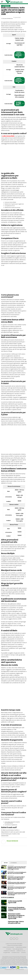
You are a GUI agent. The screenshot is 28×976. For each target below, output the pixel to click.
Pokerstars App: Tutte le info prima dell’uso (16, 922)
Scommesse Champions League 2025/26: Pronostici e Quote (17, 909)
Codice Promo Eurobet (8, 947)
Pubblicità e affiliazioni (9, 950)
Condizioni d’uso (15, 952)
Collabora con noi (20, 950)
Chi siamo (8, 949)
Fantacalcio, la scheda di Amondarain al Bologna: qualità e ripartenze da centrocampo (17, 894)
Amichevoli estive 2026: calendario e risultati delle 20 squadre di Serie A (17, 883)
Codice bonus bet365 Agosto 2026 (15, 902)
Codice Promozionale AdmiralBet (14, 943)
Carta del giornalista (18, 949)
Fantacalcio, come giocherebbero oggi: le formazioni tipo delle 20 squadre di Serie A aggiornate (16, 878)
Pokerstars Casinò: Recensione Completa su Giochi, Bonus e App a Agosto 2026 (16, 916)
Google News (6, 952)
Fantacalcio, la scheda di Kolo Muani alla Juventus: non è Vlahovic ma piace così (17, 888)
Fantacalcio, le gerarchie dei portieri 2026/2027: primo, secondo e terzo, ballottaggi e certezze (17, 868)
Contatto (23, 952)
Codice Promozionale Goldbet (14, 945)
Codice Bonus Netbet (20, 947)
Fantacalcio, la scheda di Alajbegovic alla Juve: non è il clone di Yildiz (17, 873)
